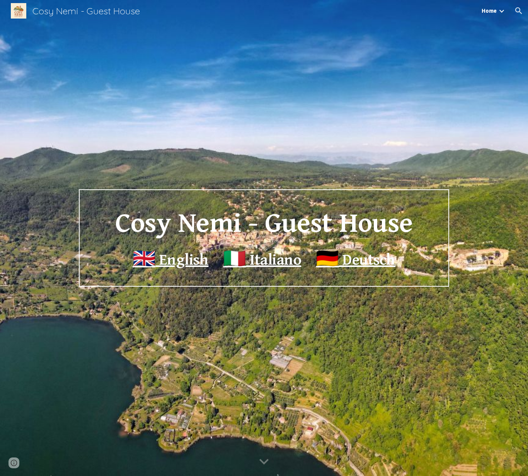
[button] (518, 11)
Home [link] (489, 10)
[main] (264, 238)
